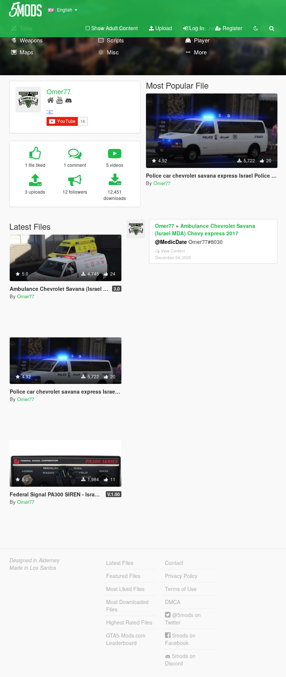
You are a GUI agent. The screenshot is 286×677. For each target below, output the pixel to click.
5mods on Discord (180, 659)
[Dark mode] (256, 28)
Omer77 (59, 91)
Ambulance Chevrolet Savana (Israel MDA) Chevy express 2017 (205, 229)
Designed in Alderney (34, 560)
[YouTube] (59, 99)
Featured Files (123, 575)
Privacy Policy (181, 575)
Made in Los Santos (32, 567)
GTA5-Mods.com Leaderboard (126, 639)
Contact (174, 562)
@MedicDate (171, 241)
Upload (163, 28)
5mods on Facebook (180, 639)
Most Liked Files (125, 588)
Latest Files (119, 562)
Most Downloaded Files (127, 605)
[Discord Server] (68, 99)
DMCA (172, 602)
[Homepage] (50, 99)
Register (231, 28)
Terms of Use (181, 588)
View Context (173, 251)
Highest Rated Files (129, 622)
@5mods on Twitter (183, 618)
